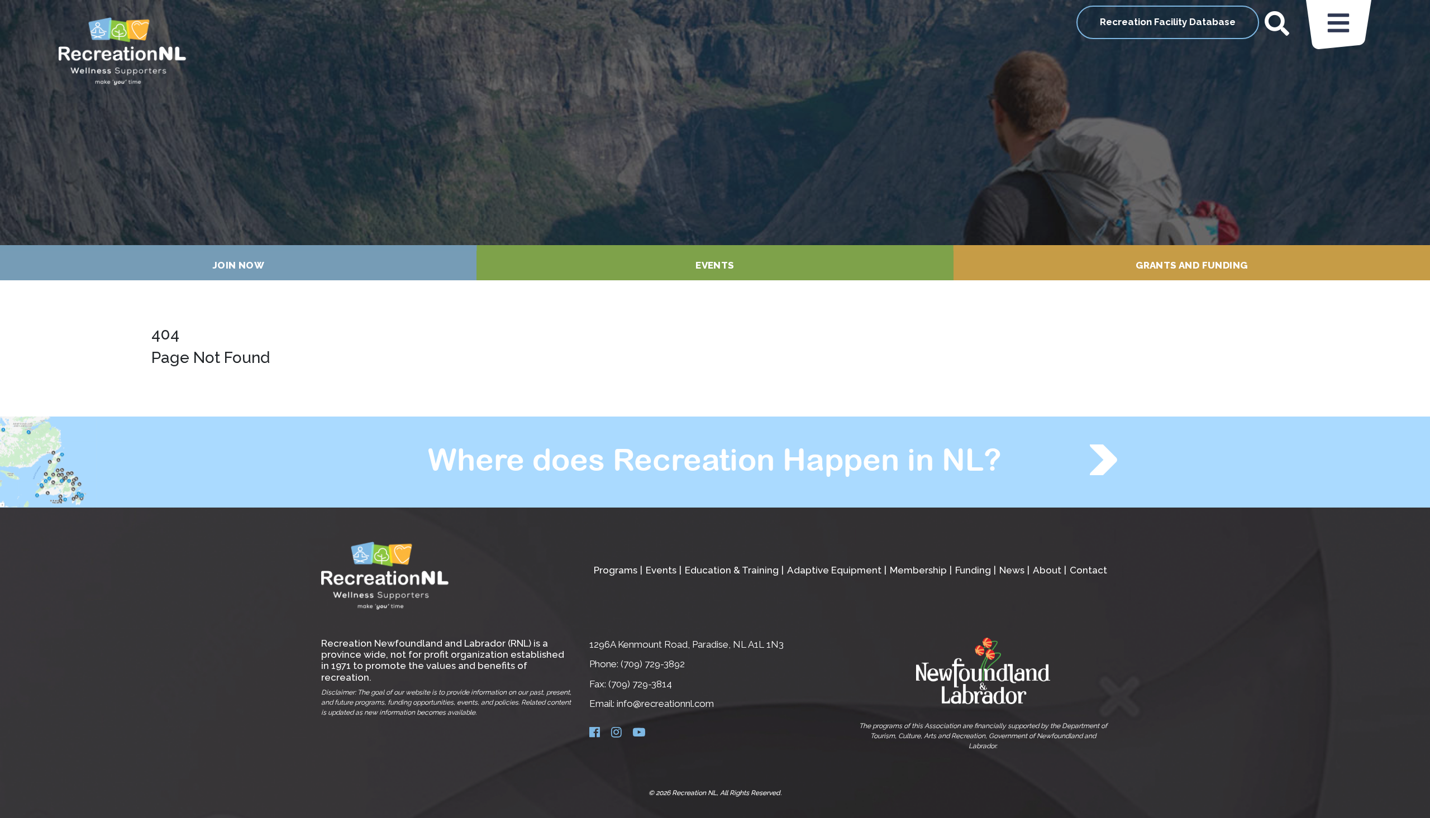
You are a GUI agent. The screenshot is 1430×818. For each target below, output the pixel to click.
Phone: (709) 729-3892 (637, 663)
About (1047, 570)
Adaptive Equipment (834, 570)
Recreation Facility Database (1168, 21)
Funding (973, 570)
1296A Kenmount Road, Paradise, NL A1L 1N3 (686, 644)
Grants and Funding (1191, 265)
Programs (615, 570)
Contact (1088, 570)
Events (714, 265)
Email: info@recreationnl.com (651, 703)
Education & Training (732, 570)
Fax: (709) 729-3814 (630, 684)
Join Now (238, 265)
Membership (918, 570)
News (1011, 570)
